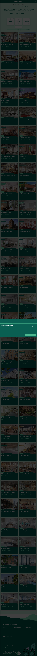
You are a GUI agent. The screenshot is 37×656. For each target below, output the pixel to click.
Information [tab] (18, 322)
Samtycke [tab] (6, 322)
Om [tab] (30, 322)
